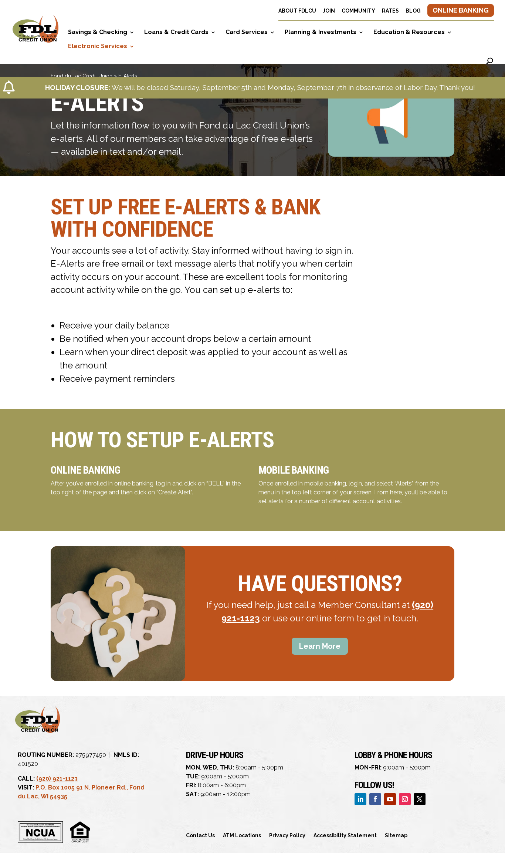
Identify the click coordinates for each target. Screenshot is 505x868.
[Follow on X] (420, 799)
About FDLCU (297, 11)
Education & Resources (409, 33)
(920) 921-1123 (57, 778)
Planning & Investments (320, 33)
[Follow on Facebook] (375, 799)
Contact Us (200, 835)
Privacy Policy (287, 835)
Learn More (319, 646)
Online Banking (461, 10)
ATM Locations (242, 835)
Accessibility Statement (345, 835)
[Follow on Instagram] (405, 799)
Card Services (247, 33)
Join (329, 11)
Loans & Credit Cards (176, 33)
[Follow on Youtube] (390, 799)
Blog (413, 11)
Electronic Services (97, 47)
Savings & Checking (97, 33)
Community (358, 11)
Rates (390, 11)
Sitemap (396, 835)
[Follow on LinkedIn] (360, 799)
